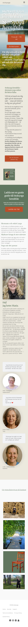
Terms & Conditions (8, 613)
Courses (9, 609)
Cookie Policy (6, 616)
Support (15, 609)
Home (4, 609)
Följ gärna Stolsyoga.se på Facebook (14, 490)
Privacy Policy (18, 613)
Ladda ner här (14, 209)
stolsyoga (6, 3)
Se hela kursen (14, 46)
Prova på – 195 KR (16, 38)
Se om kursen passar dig (14, 158)
